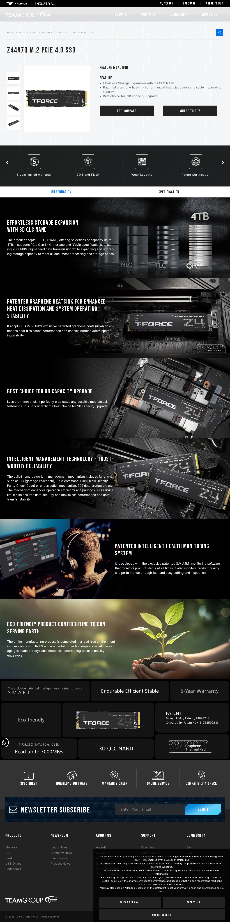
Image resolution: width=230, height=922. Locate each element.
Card (8, 858)
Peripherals (13, 869)
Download (148, 847)
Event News (59, 858)
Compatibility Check (201, 783)
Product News (60, 863)
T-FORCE (47, 32)
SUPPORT (148, 14)
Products (119, 14)
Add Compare (126, 111)
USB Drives (13, 863)
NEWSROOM (59, 835)
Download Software (71, 783)
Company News (61, 853)
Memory (11, 847)
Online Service (158, 783)
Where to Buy (190, 111)
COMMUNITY (179, 14)
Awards (101, 847)
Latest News (59, 847)
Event (190, 847)
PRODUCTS (13, 835)
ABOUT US (210, 14)
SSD (35, 32)
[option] (13, 78)
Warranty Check (115, 783)
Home (10, 32)
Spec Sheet (28, 783)
